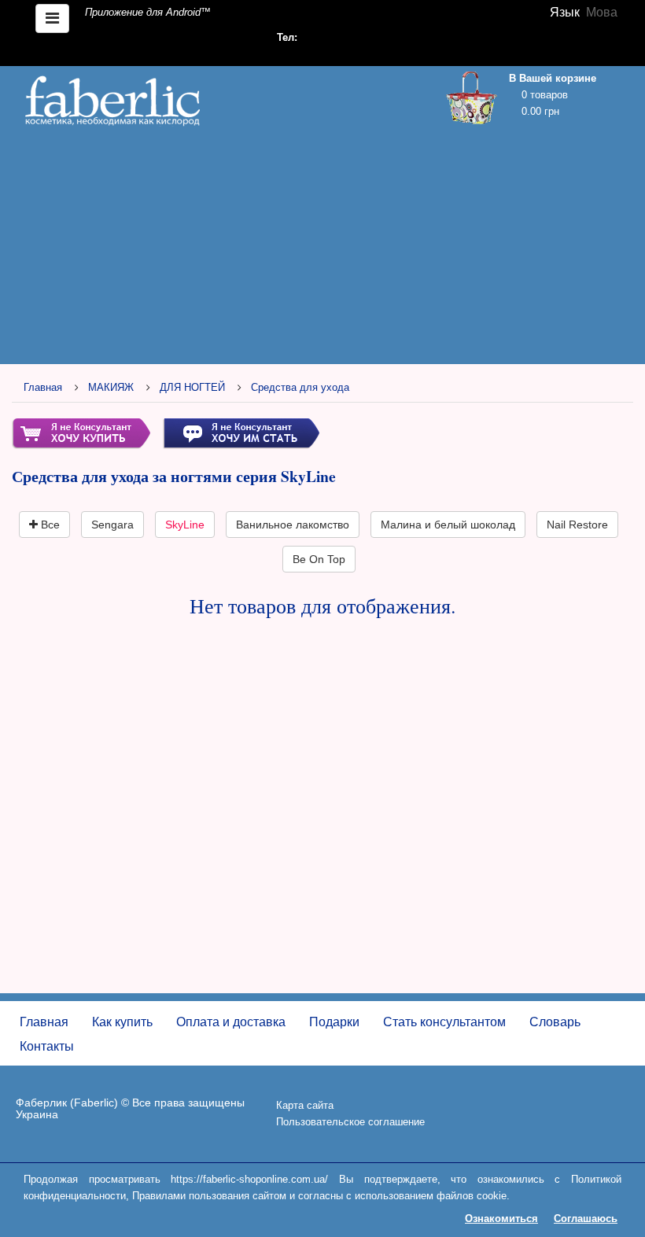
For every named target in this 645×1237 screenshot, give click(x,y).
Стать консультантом (444, 1022)
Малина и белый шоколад (448, 524)
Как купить (122, 1022)
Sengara (112, 524)
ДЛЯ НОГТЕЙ (192, 387)
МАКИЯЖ (111, 387)
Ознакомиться (501, 1218)
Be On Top (319, 559)
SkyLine (185, 524)
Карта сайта (305, 1105)
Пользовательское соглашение (350, 1122)
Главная (43, 387)
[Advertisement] (322, 249)
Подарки (334, 1022)
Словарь (554, 1022)
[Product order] (81, 433)
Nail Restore (577, 524)
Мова (601, 12)
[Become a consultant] (241, 433)
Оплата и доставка (231, 1022)
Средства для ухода (300, 387)
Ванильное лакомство (292, 524)
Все (49, 524)
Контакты (47, 1046)
